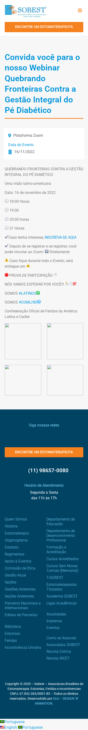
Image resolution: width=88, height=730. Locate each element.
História (11, 526)
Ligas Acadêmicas (61, 603)
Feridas (11, 640)
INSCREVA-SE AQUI (60, 237)
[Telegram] (65, 434)
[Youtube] (48, 434)
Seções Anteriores (19, 596)
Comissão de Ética (20, 568)
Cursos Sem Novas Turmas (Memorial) (62, 568)
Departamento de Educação (60, 521)
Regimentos (14, 554)
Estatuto (12, 547)
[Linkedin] (56, 434)
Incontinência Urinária (23, 647)
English (11, 727)
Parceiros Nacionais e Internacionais (23, 605)
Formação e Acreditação (56, 549)
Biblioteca (13, 626)
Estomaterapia (17, 533)
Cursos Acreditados (62, 559)
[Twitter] (40, 434)
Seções (10, 582)
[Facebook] (24, 434)
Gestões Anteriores (20, 589)
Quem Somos (16, 519)
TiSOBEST (54, 577)
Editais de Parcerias (21, 615)
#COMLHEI (28, 302)
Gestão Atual (15, 575)
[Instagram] (32, 434)
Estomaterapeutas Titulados (61, 586)
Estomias (12, 633)
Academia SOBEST (62, 596)
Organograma (16, 540)
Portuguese (14, 721)
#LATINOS (27, 293)
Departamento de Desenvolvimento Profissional (60, 535)
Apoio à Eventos (18, 561)
